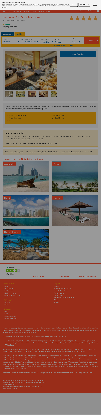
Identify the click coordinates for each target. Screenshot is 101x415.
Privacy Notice (52, 5)
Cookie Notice (43, 5)
